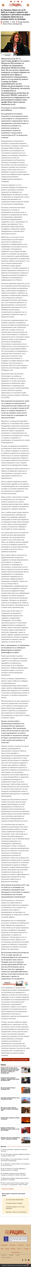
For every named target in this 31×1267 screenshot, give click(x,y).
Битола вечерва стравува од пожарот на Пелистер (10, 1118)
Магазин (13, 1248)
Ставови (26, 1248)
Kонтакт (17, 1255)
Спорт (18, 1248)
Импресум (11, 1255)
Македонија (26, 22)
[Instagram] (14, 1)
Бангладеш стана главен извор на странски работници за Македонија (15, 1159)
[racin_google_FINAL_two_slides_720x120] (15, 985)
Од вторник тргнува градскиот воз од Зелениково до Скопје (10, 1098)
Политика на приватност (6, 1257)
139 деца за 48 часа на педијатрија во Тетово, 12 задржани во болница (10, 1138)
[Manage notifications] (27, 1264)
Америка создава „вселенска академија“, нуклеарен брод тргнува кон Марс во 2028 (10, 1079)
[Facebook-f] (22, 1260)
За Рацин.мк (4, 1255)
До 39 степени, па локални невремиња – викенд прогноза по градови (14, 1169)
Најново (3, 1064)
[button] (3, 5)
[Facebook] (11, 1)
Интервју (20, 22)
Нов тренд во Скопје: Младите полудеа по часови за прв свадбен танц (9, 1109)
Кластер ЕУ (21, 1245)
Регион (28, 1245)
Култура (7, 1248)
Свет (2, 1248)
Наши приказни (15, 1252)
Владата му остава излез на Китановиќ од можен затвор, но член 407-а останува (10, 1129)
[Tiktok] (21, 1)
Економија (12, 1245)
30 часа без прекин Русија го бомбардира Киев (8, 1088)
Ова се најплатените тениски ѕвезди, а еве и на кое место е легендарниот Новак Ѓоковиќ (15, 1183)
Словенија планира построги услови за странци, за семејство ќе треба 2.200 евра (13, 1174)
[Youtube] (18, 1)
